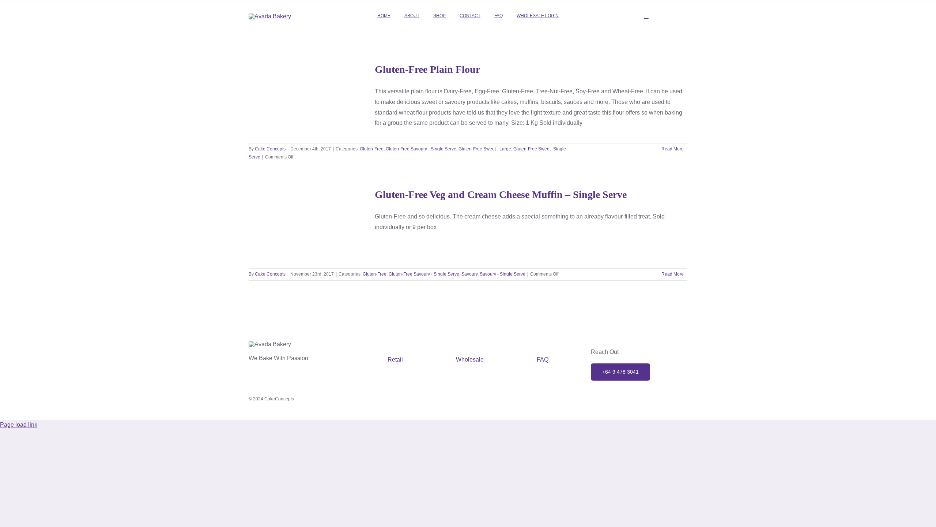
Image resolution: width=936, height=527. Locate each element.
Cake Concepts (270, 149)
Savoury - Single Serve (316, 249)
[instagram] (615, 401)
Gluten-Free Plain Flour (427, 69)
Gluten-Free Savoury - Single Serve (319, 99)
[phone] (663, 401)
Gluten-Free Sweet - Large (286, 107)
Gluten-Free (270, 99)
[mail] (647, 401)
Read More (672, 149)
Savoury (283, 249)
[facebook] (631, 401)
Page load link (18, 425)
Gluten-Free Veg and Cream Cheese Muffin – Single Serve (501, 194)
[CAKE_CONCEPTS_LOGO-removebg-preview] (270, 16)
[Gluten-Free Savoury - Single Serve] (307, 224)
